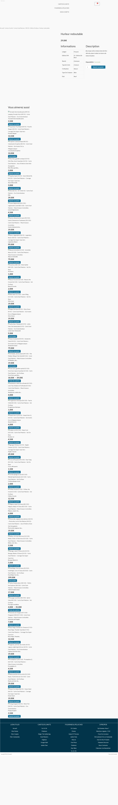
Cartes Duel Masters (19, 28)
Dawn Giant (11, 695)
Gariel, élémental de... (14, 227)
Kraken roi (11, 437)
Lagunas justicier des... (14, 651)
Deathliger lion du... (13, 575)
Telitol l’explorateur (14, 589)
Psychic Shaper (12, 133)
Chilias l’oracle (12, 496)
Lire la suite (12, 156)
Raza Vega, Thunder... (14, 636)
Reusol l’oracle (12, 286)
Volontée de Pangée (14, 619)
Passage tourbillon (13, 604)
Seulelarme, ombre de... (14, 392)
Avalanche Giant (12, 345)
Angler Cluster (12, 451)
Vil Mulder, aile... (12, 360)
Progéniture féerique (14, 407)
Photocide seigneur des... (15, 528)
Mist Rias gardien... (13, 168)
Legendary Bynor (13, 242)
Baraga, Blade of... (13, 560)
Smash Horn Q (12, 422)
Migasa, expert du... (13, 511)
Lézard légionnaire (13, 210)
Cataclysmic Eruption (14, 150)
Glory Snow (11, 316)
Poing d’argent (12, 710)
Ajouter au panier (98, 67)
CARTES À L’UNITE (63, 4)
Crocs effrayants (13, 466)
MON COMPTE (64, 12)
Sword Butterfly (12, 182)
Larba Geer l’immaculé (14, 330)
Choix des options (14, 381)
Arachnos (10, 271)
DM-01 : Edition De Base (32, 28)
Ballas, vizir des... (13, 543)
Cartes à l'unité (9, 28)
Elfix (9, 195)
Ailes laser (11, 301)
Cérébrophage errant (14, 481)
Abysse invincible (13, 256)
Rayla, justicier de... (13, 681)
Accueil (2, 28)
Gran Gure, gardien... (14, 375)
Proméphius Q (12, 666)
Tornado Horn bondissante (16, 118)
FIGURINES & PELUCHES (62, 8)
